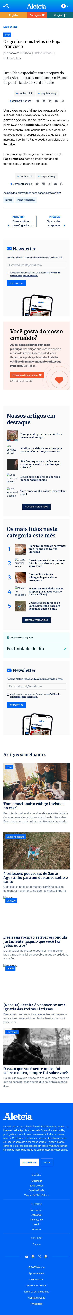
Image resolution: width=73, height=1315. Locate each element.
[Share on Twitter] (50, 101)
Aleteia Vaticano (43, 53)
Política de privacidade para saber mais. (35, 274)
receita (10, 968)
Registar (13, 15)
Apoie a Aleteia (36, 1273)
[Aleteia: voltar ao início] (36, 6)
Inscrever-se (16, 283)
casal (9, 767)
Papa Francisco (26, 200)
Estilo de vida (10, 26)
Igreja (8, 200)
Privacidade (37, 1303)
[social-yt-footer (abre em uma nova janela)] (26, 1256)
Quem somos (36, 1279)
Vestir (36, 1224)
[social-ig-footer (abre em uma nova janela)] (46, 1256)
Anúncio (36, 1229)
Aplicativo (36, 1214)
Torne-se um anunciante (36, 1291)
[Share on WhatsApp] (62, 101)
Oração (58, 15)
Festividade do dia (25, 648)
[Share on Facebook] (37, 101)
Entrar (47, 1162)
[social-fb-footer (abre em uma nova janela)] (33, 1256)
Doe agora (35, 15)
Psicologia (12, 1032)
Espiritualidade (36, 1190)
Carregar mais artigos (36, 506)
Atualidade (36, 1180)
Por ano (37, 1244)
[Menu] (13, 6)
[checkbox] (8, 273)
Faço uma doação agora (25, 375)
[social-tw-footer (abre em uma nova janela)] (39, 1256)
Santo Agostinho (15, 836)
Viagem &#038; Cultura (36, 1195)
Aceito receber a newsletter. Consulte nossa (35, 274)
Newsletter (36, 1210)
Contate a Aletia (36, 1297)
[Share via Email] (56, 101)
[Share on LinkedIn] (44, 101)
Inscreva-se (36, 1219)
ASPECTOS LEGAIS (36, 1285)
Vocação (11, 900)
